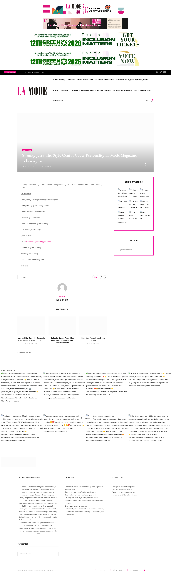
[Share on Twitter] (145, 166)
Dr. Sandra (29, 166)
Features (99, 80)
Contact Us (58, 101)
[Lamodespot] (32, 91)
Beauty (75, 90)
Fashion (64, 90)
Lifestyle (71, 80)
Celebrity (27, 150)
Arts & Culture (104, 90)
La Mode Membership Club (125, 90)
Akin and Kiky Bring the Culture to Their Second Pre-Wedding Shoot (31, 339)
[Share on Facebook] (145, 163)
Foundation (121, 80)
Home (55, 80)
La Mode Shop (145, 90)
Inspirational (87, 90)
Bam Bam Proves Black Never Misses (93, 339)
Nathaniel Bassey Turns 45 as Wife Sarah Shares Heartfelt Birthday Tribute (62, 340)
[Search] (147, 101)
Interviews (88, 80)
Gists (55, 90)
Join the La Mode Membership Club (31, 72)
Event (79, 80)
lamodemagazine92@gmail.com (38, 241)
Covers (62, 80)
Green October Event (138, 80)
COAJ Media (49, 570)
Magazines (109, 80)
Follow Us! (123, 222)
